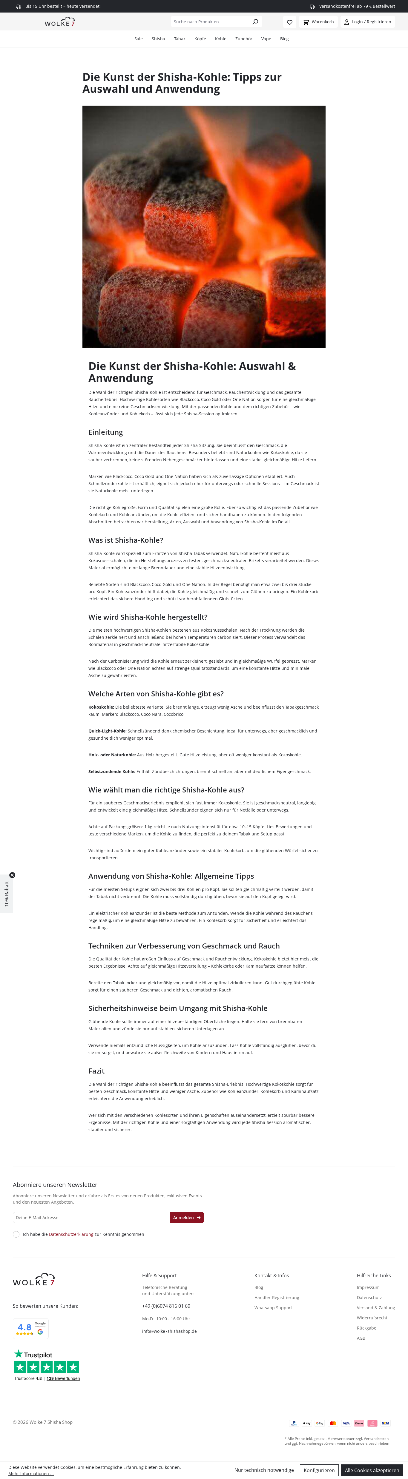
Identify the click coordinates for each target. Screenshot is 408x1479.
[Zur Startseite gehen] (60, 21)
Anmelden (184, 1217)
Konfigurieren (319, 1470)
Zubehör (243, 38)
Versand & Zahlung (376, 1307)
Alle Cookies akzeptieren (372, 1470)
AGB (361, 1338)
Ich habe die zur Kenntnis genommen (83, 1234)
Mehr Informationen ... (31, 1473)
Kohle (220, 38)
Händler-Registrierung (276, 1297)
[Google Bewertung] (31, 1332)
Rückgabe (366, 1328)
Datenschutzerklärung (71, 1234)
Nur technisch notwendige (264, 1470)
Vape (266, 38)
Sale (138, 38)
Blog (284, 38)
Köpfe (200, 38)
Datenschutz (369, 1297)
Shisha (158, 38)
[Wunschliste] (289, 22)
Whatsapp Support (273, 1307)
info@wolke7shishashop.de (169, 1331)
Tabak (179, 38)
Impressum (368, 1287)
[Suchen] (255, 21)
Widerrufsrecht (372, 1318)
